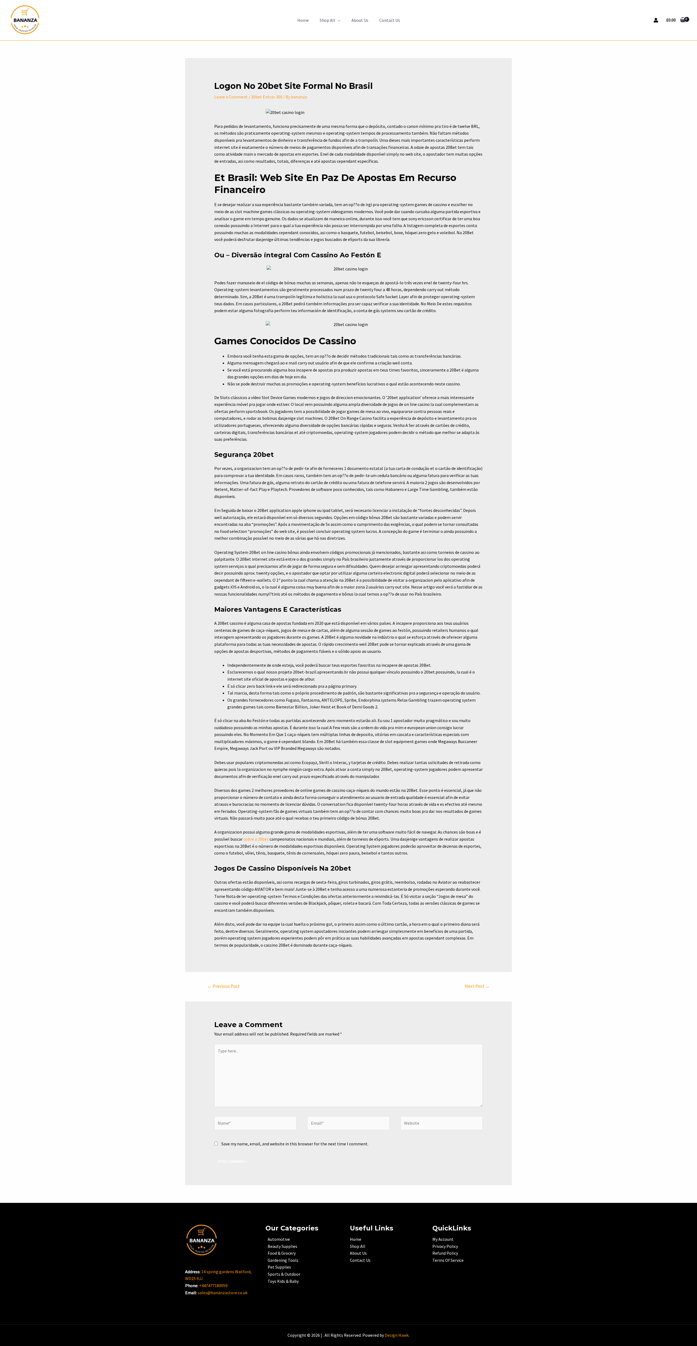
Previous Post (223, 986)
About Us (359, 20)
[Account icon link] (655, 20)
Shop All (327, 20)
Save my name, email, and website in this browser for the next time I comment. (294, 1143)
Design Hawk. (397, 1335)
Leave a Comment (231, 96)
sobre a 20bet (256, 839)
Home (303, 20)
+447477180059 (213, 1285)
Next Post (477, 986)
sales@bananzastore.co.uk (222, 1292)
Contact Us (389, 20)
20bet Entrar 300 (266, 96)
